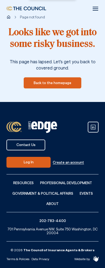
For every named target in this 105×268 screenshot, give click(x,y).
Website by (82, 259)
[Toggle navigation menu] (95, 8)
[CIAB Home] (26, 8)
